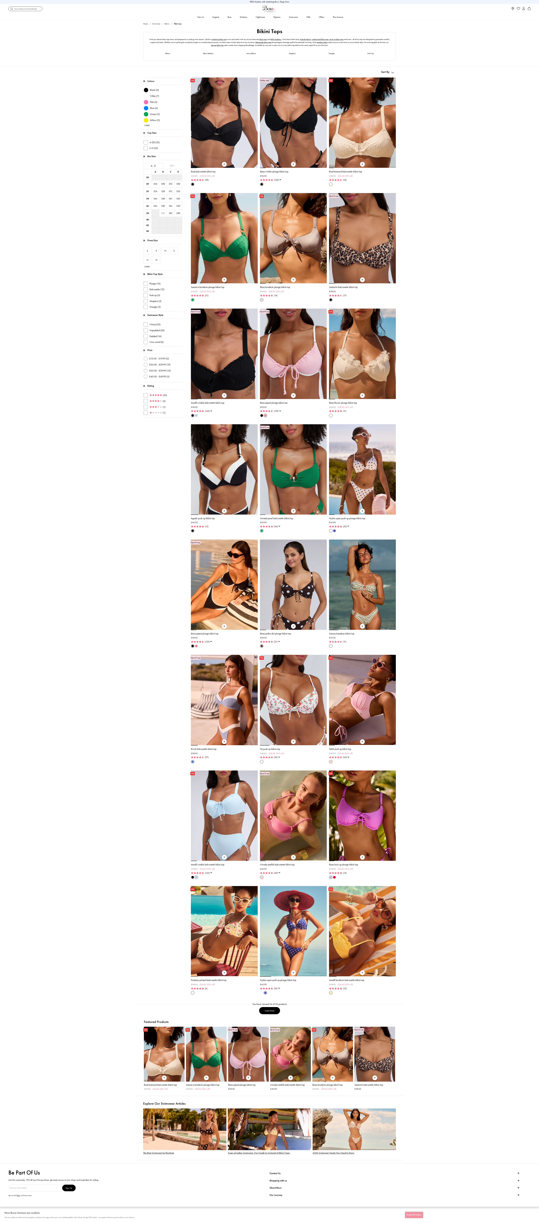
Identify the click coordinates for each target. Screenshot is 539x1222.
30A (155, 184)
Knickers (243, 17)
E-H (153, 148)
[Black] (192, 184)
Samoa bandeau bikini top (341, 633)
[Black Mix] (331, 300)
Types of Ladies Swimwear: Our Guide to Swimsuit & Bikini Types (259, 1153)
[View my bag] (529, 9)
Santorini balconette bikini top (343, 287)
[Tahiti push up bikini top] (362, 741)
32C (171, 191)
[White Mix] (331, 531)
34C (171, 198)
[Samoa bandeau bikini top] (362, 626)
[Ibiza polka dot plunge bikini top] (293, 626)
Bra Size (151, 156)
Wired (154, 324)
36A (155, 206)
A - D (153, 165)
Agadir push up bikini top (203, 518)
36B (163, 206)
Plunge (154, 283)
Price (149, 350)
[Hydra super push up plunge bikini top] (362, 511)
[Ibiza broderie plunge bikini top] (293, 279)
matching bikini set (219, 39)
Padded (155, 336)
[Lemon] (331, 993)
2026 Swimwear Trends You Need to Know (333, 1153)
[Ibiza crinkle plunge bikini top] (293, 164)
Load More (269, 1010)
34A (155, 198)
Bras (229, 17)
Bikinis (167, 24)
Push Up (370, 53)
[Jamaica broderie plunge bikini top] (224, 279)
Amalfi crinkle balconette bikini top (207, 402)
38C (171, 213)
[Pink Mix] (265, 415)
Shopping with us (278, 1180)
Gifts (308, 17)
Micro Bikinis (251, 53)
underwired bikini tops (320, 39)
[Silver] (261, 300)
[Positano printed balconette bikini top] (224, 972)
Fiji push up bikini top (270, 749)
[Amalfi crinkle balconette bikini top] (224, 395)
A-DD (154, 142)
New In (200, 17)
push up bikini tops (336, 39)
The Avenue (338, 17)
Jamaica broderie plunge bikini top (207, 287)
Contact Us (275, 1173)
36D (178, 206)
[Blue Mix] (192, 761)
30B (163, 184)
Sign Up (69, 1188)
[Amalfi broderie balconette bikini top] (362, 972)
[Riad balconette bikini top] (224, 164)
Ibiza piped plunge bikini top (273, 402)
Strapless (292, 53)
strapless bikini (322, 42)
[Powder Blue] (196, 415)
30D (178, 184)
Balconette (156, 289)
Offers (321, 17)
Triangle (332, 53)
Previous (146, 1054)
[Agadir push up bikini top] (224, 511)
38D (178, 213)
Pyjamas (276, 17)
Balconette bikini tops (263, 42)
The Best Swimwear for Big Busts (158, 1153)
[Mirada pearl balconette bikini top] (293, 511)
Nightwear (260, 17)
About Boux (276, 1187)
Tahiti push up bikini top (340, 749)
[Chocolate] (261, 646)
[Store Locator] (513, 9)
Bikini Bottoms (208, 53)
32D (178, 191)
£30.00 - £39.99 (160, 370)
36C (171, 206)
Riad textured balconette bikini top (345, 171)
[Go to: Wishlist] (518, 9)
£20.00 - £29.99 (159, 364)
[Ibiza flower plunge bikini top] (362, 395)
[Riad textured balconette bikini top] (362, 164)
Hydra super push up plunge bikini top (347, 518)
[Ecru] (265, 184)
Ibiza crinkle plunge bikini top (274, 171)
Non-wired (156, 342)
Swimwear (293, 17)
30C (171, 184)
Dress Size (152, 240)
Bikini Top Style (155, 274)
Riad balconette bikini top (203, 171)
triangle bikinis (305, 39)
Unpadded (157, 330)
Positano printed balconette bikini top (208, 980)
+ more (147, 125)
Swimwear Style (155, 315)
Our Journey (276, 1195)
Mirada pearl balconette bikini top (276, 518)
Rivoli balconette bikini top (203, 749)
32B (163, 191)
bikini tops (263, 39)
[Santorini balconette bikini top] (362, 279)
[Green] (192, 300)
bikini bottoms (276, 39)
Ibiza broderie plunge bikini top (275, 287)
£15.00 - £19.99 (159, 358)
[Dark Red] (334, 877)
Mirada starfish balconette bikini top (277, 864)
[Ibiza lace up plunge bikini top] (362, 857)
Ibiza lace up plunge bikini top (343, 864)
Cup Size (152, 132)
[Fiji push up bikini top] (293, 741)
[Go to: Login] (523, 9)
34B (163, 198)
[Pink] (331, 761)
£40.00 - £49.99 (159, 376)
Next (393, 1054)
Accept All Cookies (414, 1215)
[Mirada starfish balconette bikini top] (293, 857)
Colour (150, 81)
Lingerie (215, 17)
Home (145, 24)
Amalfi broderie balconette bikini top (346, 980)
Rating (150, 385)
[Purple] (331, 877)
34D (178, 198)
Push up (154, 295)
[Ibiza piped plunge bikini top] (293, 395)
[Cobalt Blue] (334, 531)
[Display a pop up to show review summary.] (281, 180)
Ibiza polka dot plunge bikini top (275, 633)
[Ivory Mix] (331, 646)
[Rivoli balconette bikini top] (224, 741)
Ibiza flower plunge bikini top (343, 402)
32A (155, 191)
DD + (172, 165)
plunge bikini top (217, 45)
